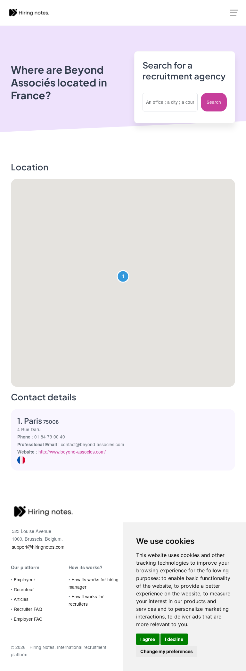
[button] (123, 276)
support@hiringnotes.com (38, 546)
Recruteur (24, 589)
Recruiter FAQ (28, 609)
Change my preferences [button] (166, 651)
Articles (21, 599)
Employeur (24, 579)
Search (214, 102)
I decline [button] (174, 639)
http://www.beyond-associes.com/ (72, 451)
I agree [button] (147, 639)
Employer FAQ (28, 619)
